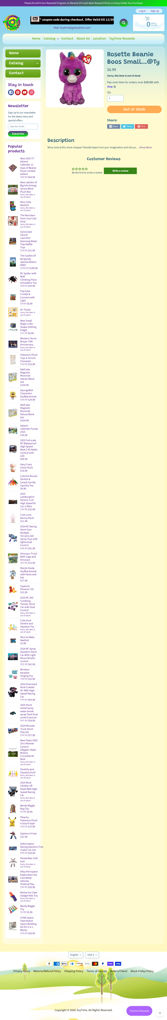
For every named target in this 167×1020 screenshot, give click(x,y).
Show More (145, 147)
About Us (83, 38)
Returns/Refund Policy (47, 971)
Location (99, 38)
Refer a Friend (118, 971)
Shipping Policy (73, 971)
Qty (109, 92)
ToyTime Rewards (122, 38)
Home (36, 38)
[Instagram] (31, 92)
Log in (142, 11)
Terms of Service (97, 971)
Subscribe (18, 134)
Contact (67, 38)
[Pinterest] (18, 92)
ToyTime (81, 1010)
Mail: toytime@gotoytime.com (72, 27)
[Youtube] (25, 92)
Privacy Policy (21, 971)
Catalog (52, 39)
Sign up (155, 11)
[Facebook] (11, 92)
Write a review (120, 171)
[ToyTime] (12, 23)
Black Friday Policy (142, 971)
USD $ (90, 955)
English (74, 955)
